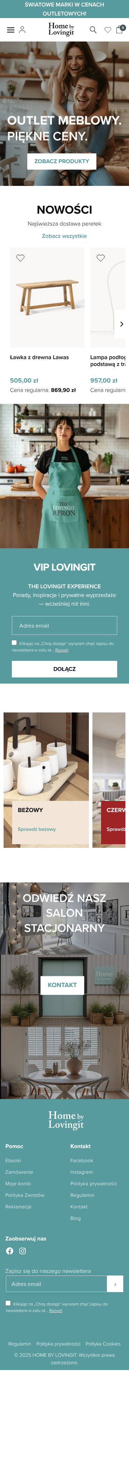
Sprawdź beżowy (37, 829)
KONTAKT (62, 985)
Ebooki (13, 1160)
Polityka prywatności (94, 1183)
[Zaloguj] (21, 29)
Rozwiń (61, 650)
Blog (76, 1218)
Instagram (82, 1172)
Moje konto (18, 1183)
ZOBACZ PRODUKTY (61, 161)
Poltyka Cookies (103, 1343)
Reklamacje (18, 1206)
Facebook (82, 1160)
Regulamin (83, 1195)
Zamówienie (19, 1172)
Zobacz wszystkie (64, 236)
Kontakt (79, 1206)
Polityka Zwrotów (24, 1195)
